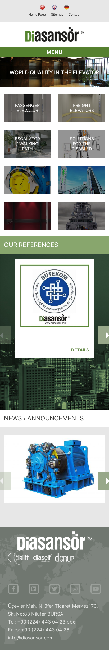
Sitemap (57, 14)
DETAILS (80, 350)
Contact (74, 14)
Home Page (37, 14)
